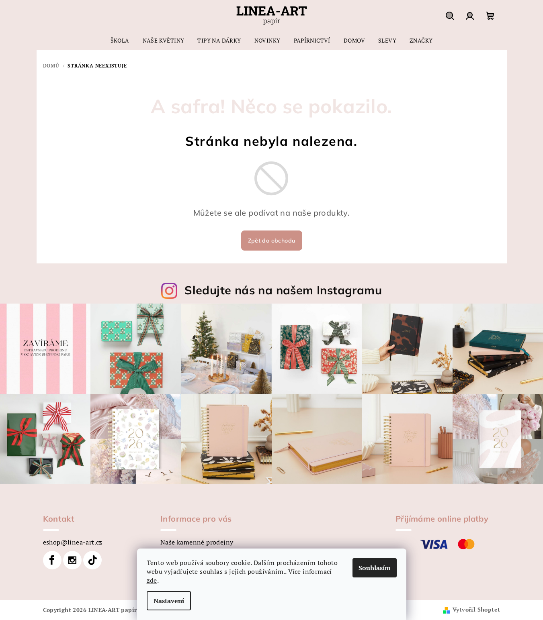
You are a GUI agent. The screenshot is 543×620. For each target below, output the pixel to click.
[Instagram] (72, 560)
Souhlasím (375, 567)
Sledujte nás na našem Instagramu (283, 290)
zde (152, 580)
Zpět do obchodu (271, 240)
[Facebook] (52, 560)
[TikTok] (92, 560)
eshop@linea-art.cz (72, 542)
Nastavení (169, 600)
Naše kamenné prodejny (196, 542)
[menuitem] (120, 40)
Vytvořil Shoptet (476, 609)
